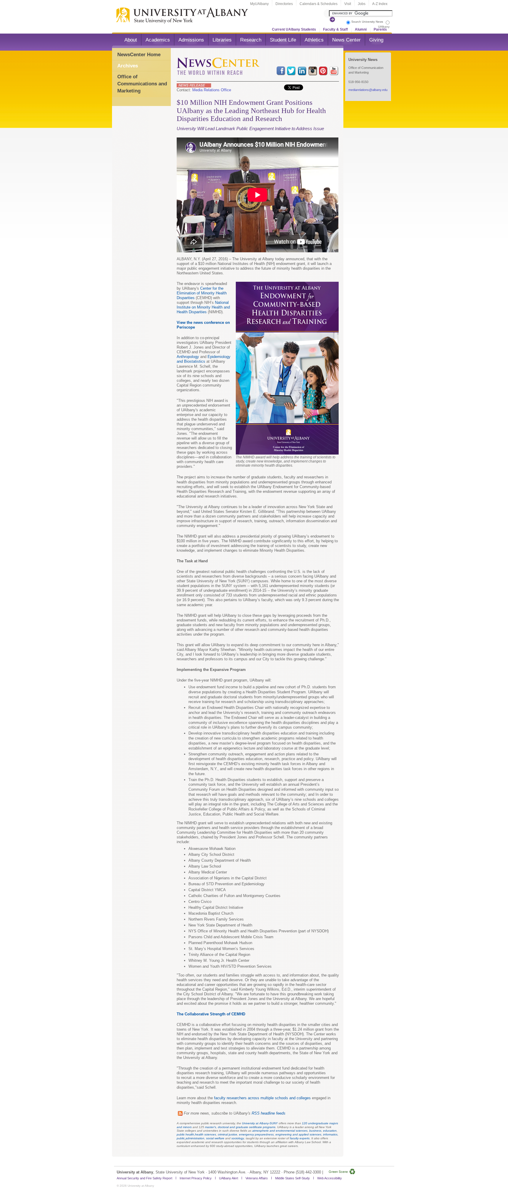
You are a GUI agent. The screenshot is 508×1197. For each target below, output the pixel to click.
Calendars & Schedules (318, 4)
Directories (284, 4)
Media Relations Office (211, 90)
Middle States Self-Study (292, 1178)
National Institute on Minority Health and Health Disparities (203, 307)
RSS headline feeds (268, 1113)
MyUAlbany (259, 4)
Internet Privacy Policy (196, 1178)
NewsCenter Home (139, 54)
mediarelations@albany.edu (367, 90)
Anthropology (188, 356)
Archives (127, 66)
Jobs (361, 4)
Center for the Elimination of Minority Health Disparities (202, 293)
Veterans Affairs (256, 1178)
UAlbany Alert (228, 1178)
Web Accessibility (329, 1178)
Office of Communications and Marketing (142, 83)
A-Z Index (379, 4)
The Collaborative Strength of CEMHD (211, 1014)
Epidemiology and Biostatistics (203, 359)
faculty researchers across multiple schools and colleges (262, 1098)
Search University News (367, 21)
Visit (347, 4)
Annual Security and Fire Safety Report (144, 1178)
